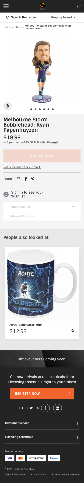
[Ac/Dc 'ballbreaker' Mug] (42, 284)
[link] (52, 142)
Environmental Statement (65, 474)
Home (7, 27)
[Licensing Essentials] (42, 6)
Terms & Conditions (15, 474)
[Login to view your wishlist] (73, 330)
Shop (18, 27)
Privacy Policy (38, 474)
